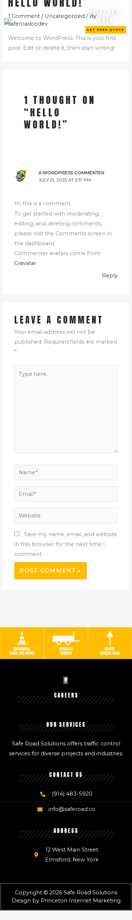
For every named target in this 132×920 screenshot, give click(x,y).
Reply (110, 275)
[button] (69, 21)
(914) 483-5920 (106, 16)
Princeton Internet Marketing (81, 900)
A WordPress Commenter (71, 172)
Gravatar (25, 263)
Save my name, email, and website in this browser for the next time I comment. (65, 544)
